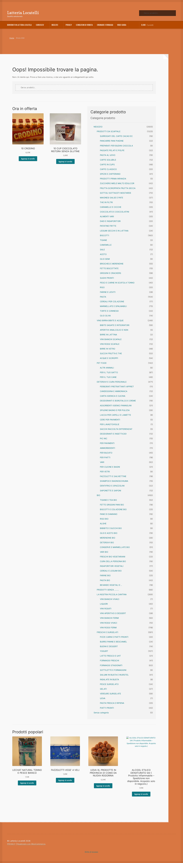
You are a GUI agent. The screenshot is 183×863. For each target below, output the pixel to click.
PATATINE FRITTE (108, 226)
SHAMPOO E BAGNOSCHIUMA (114, 481)
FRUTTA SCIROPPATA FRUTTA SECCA (117, 188)
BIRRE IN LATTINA (108, 334)
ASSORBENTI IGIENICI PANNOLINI (116, 405)
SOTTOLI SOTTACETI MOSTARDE (115, 193)
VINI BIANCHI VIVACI (109, 599)
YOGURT (104, 651)
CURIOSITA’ (40, 24)
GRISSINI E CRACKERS (110, 273)
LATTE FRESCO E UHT (110, 656)
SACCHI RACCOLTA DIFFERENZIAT (116, 429)
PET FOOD (102, 363)
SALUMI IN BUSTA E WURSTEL (114, 675)
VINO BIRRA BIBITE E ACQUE (110, 320)
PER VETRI (105, 471)
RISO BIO (104, 519)
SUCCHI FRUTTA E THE (111, 353)
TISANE (103, 240)
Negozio (55, 24)
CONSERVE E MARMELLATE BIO (115, 547)
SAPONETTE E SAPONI (110, 490)
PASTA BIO (105, 580)
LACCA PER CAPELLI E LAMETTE (115, 415)
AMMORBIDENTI (107, 448)
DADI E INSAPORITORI (110, 221)
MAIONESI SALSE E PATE (111, 197)
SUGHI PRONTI (107, 278)
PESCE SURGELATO (109, 684)
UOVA (102, 698)
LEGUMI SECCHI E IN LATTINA (114, 231)
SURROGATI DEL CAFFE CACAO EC (116, 136)
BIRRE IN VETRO (107, 349)
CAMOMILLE (106, 245)
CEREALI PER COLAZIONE (112, 301)
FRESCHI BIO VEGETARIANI (112, 556)
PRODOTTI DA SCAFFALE (108, 131)
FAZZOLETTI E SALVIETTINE (113, 476)
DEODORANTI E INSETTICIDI (113, 434)
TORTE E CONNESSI (109, 311)
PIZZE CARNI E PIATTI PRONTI (114, 637)
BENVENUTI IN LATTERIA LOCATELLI (19, 24)
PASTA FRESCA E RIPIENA (112, 703)
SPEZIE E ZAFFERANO (110, 174)
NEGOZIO (98, 127)
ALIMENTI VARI (107, 216)
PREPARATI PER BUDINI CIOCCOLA (116, 146)
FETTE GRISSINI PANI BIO (112, 505)
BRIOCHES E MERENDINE (111, 264)
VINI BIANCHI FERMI (109, 618)
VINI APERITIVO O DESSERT (113, 613)
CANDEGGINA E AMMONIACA (113, 391)
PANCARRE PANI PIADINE (112, 141)
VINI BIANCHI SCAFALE (111, 339)
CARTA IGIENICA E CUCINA (112, 396)
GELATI (103, 689)
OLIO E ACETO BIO (108, 533)
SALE (102, 249)
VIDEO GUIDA (121, 24)
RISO (102, 287)
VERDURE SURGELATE (110, 693)
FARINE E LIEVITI (108, 292)
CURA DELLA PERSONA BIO (113, 561)
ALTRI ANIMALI (107, 368)
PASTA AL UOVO (107, 155)
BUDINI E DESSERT (109, 646)
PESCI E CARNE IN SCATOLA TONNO (117, 283)
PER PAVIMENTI (107, 443)
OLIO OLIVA (105, 315)
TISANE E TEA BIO (108, 500)
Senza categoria (101, 712)
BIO (98, 495)
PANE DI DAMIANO (108, 514)
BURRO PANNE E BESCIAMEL (113, 642)
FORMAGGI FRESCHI (109, 660)
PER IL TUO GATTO (109, 372)
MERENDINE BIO (107, 538)
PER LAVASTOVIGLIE (109, 424)
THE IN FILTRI (106, 202)
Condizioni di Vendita (84, 24)
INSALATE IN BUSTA (109, 679)
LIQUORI (104, 604)
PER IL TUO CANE (108, 377)
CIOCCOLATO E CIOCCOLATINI (114, 212)
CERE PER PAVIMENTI (110, 420)
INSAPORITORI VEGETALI (111, 566)
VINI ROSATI (105, 608)
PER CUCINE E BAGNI (110, 467)
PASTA (103, 297)
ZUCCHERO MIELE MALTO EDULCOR (117, 183)
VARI (102, 462)
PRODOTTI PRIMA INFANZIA (113, 179)
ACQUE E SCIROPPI (109, 358)
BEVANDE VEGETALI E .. (111, 585)
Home (11, 38)
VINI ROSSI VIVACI (108, 623)
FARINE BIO (105, 575)
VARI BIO (104, 552)
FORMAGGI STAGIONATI (111, 665)
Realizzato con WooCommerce (31, 844)
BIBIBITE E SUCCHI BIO (111, 528)
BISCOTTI (104, 235)
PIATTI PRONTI (107, 708)
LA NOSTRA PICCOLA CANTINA (112, 594)
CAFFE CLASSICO (108, 169)
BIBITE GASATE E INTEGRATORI (114, 325)
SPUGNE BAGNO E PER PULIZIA (115, 410)
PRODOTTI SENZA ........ (108, 590)
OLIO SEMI (105, 259)
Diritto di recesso (91, 852)
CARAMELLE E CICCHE (110, 207)
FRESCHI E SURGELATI (107, 632)
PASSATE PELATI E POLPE (112, 150)
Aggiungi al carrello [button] (28, 158)
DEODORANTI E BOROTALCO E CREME (118, 401)
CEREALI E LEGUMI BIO (111, 571)
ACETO (103, 254)
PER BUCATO (106, 453)
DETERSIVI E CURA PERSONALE (112, 382)
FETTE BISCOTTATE (109, 268)
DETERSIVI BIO (107, 542)
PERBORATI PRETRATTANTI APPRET (117, 386)
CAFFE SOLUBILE (108, 160)
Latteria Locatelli (23, 12)
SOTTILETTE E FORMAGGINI (113, 670)
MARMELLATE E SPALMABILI (113, 306)
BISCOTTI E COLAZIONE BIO (113, 509)
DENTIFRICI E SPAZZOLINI (112, 486)
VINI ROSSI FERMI (108, 627)
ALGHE (103, 523)
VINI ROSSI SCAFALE (109, 344)
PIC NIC (103, 438)
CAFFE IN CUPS (107, 164)
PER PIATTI (105, 457)
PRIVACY (69, 24)
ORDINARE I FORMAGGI (105, 24)
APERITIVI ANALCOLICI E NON (114, 330)
